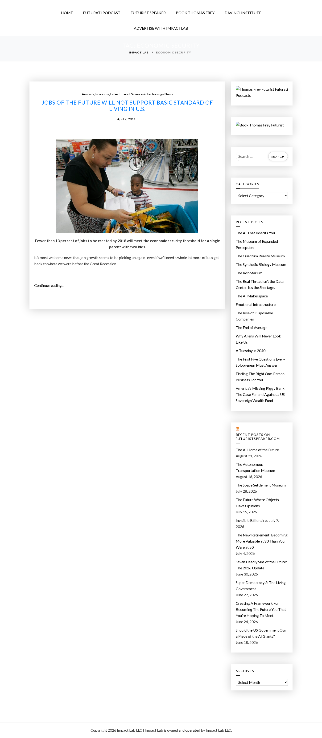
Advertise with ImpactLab (161, 28)
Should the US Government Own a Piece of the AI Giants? (261, 633)
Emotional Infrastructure (256, 304)
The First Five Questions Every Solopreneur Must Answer (260, 362)
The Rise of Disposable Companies (254, 316)
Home (67, 12)
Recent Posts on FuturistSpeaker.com (258, 437)
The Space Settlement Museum (261, 485)
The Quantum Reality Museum (260, 256)
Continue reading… (51, 285)
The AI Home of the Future (257, 449)
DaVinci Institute (243, 12)
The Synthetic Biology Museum (261, 264)
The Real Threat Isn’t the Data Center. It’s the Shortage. (260, 284)
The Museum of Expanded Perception (257, 244)
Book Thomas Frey (195, 12)
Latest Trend (120, 94)
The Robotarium (249, 273)
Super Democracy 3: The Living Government (261, 585)
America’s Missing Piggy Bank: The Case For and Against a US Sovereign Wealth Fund (260, 394)
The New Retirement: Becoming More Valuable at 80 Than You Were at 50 (262, 541)
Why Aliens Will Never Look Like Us (258, 339)
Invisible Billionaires (252, 520)
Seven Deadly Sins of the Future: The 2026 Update (261, 565)
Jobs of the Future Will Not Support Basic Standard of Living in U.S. (127, 106)
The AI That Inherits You (255, 233)
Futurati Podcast (101, 12)
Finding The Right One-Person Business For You (260, 376)
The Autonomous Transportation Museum (255, 467)
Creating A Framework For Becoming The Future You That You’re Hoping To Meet (261, 609)
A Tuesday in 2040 (250, 350)
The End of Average (251, 327)
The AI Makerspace (252, 296)
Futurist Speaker (148, 12)
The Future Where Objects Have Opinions (257, 502)
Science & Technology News (152, 94)
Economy (102, 94)
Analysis (88, 94)
